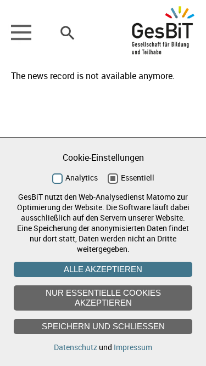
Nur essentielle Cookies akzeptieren (103, 297)
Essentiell (137, 177)
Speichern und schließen (103, 326)
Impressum (133, 347)
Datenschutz (75, 347)
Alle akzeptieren (103, 269)
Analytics (81, 177)
